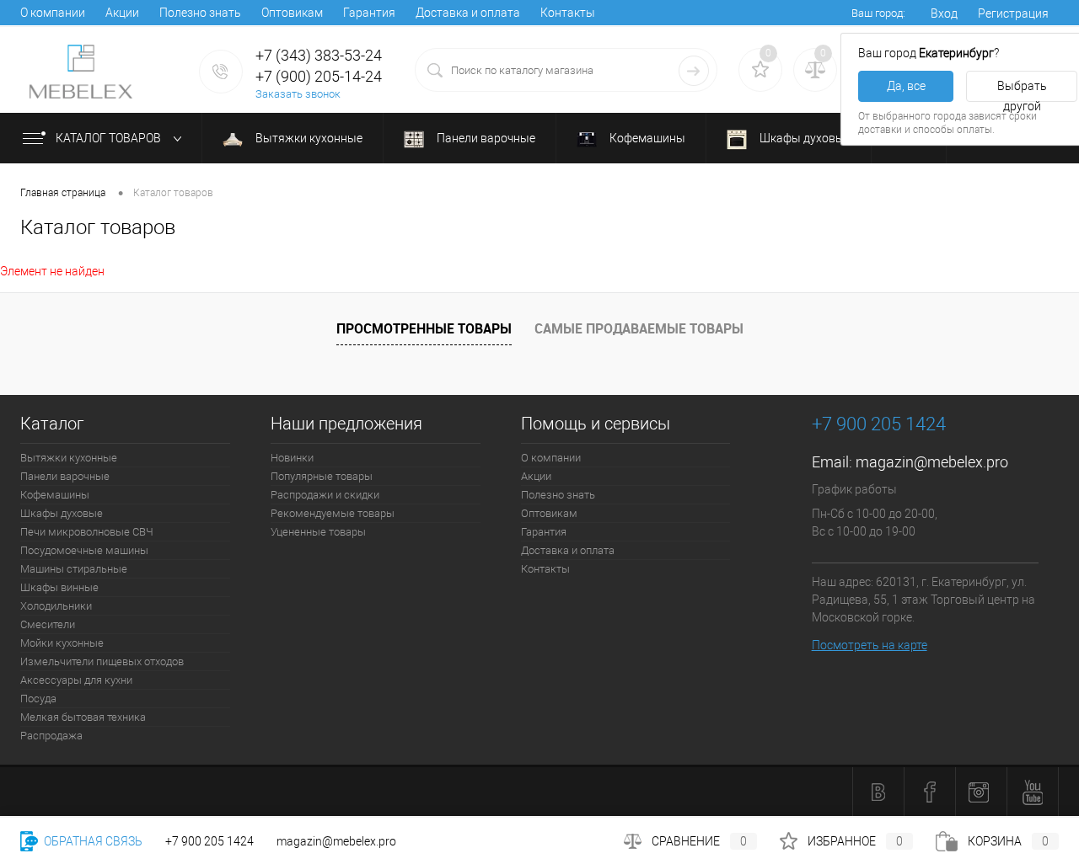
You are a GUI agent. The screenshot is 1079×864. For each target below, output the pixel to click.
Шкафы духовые (804, 138)
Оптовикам (292, 12)
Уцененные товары (318, 531)
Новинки (292, 457)
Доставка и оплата (468, 12)
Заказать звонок (298, 94)
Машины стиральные (73, 569)
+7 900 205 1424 (209, 841)
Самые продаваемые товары (638, 328)
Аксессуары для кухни (76, 680)
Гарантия (369, 12)
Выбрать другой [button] (1022, 90)
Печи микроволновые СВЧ (86, 531)
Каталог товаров (110, 138)
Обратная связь (91, 841)
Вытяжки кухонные (307, 138)
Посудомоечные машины (84, 550)
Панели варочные (484, 138)
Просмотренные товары (424, 328)
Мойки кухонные (62, 643)
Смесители (47, 624)
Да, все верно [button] (906, 90)
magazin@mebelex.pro (932, 462)
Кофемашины (646, 138)
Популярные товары (322, 476)
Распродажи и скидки (325, 494)
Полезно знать (200, 12)
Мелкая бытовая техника (83, 717)
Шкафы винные (59, 587)
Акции (122, 12)
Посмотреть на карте (869, 645)
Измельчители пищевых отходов (102, 661)
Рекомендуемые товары (333, 513)
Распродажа (51, 735)
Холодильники (56, 606)
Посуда (38, 698)
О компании (52, 12)
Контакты (567, 12)
